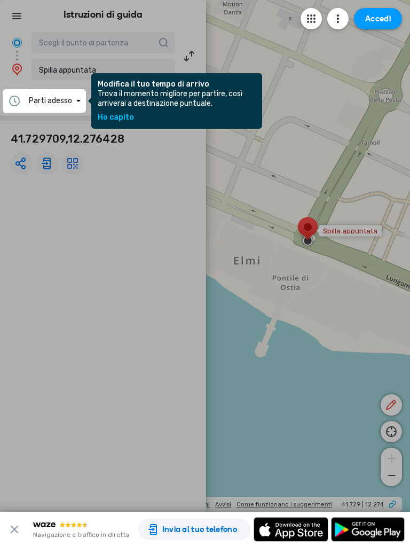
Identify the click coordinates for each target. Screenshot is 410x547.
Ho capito (116, 117)
